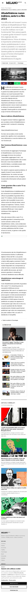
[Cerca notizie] (25, 2)
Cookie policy (4, 580)
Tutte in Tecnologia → (7, 405)
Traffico (3, 549)
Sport (2, 554)
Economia (3, 547)
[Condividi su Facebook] (4, 83)
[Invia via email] (24, 83)
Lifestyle (3, 558)
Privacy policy (12, 580)
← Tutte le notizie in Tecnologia (9, 320)
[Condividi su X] (11, 83)
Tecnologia (8, 8)
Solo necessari (14, 586)
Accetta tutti (14, 583)
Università (3, 556)
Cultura (3, 560)
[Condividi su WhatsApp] (17, 83)
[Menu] (2, 2)
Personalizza (14, 590)
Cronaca (3, 543)
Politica (3, 545)
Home (2, 8)
